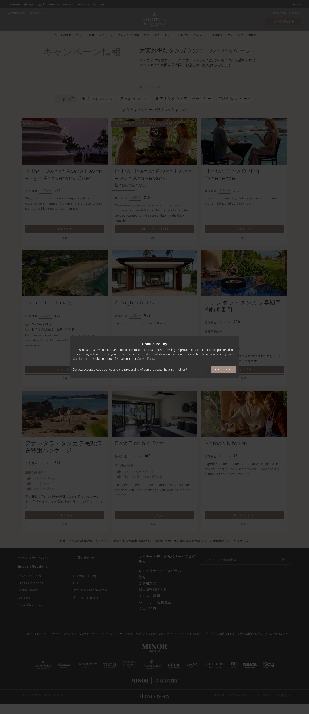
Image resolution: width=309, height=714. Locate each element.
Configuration (82, 358)
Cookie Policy (146, 358)
